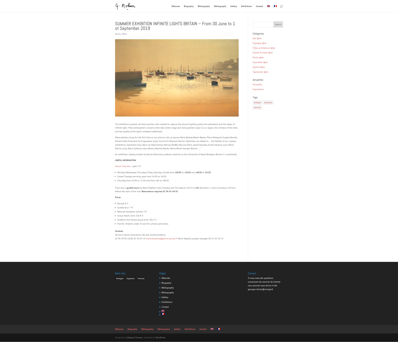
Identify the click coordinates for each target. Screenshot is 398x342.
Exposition (268, 102)
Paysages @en (260, 43)
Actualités (257, 84)
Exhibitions (246, 6)
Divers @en (258, 57)
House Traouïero (123, 166)
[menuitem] (268, 8)
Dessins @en (259, 67)
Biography (189, 6)
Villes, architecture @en (264, 48)
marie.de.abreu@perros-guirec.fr (161, 238)
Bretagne (257, 102)
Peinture (257, 107)
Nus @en (257, 38)
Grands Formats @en (263, 52)
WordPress (160, 337)
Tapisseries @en (260, 71)
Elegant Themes (134, 337)
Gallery (233, 6)
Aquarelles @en (260, 62)
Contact (259, 6)
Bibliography (204, 6)
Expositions (258, 89)
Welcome (175, 6)
